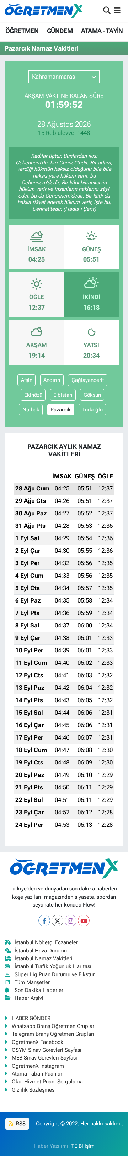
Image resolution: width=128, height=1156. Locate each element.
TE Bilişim (83, 1146)
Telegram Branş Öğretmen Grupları (53, 1034)
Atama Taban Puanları (38, 1074)
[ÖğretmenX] (44, 10)
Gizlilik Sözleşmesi (34, 1090)
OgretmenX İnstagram (38, 1066)
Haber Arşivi (29, 998)
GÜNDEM (60, 31)
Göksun (92, 395)
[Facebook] (44, 920)
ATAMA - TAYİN (102, 31)
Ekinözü (33, 395)
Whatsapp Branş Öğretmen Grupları (54, 1026)
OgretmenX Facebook (37, 1042)
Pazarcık (60, 409)
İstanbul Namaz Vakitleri (44, 958)
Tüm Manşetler (32, 982)
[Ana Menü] (117, 10)
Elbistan (62, 395)
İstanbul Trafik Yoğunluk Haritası (53, 966)
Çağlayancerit (87, 380)
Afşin (26, 380)
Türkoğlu (92, 409)
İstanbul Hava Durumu (41, 950)
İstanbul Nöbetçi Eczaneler (46, 942)
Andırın (51, 380)
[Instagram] (70, 920)
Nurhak (30, 409)
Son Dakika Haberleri (40, 990)
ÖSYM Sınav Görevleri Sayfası (46, 1050)
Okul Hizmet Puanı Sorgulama (47, 1081)
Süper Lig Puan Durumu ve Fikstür (55, 974)
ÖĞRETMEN (21, 31)
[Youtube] (84, 920)
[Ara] (107, 10)
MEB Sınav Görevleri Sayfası (44, 1058)
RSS (20, 1123)
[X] (57, 920)
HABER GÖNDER (31, 1018)
